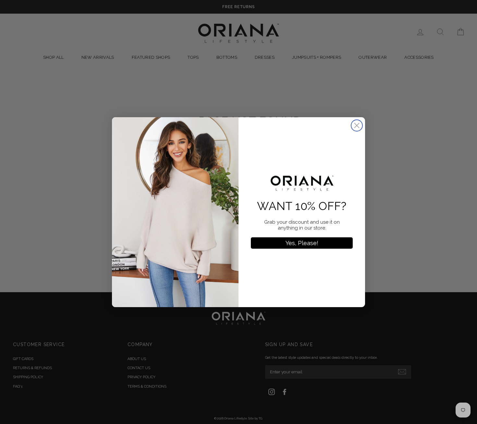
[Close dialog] (356, 125)
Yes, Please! (302, 243)
